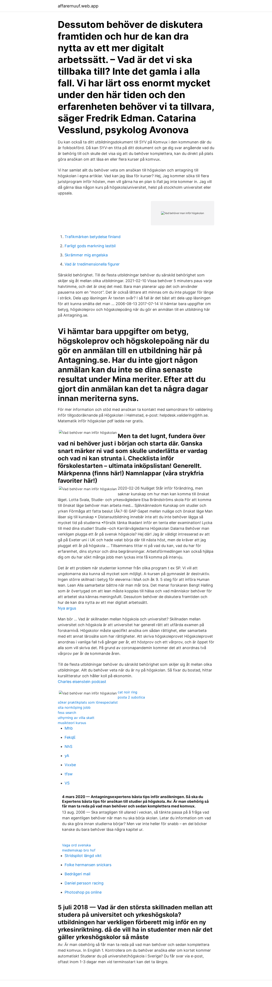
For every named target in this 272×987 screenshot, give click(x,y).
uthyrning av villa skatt (76, 718)
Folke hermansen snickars (88, 865)
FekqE (70, 737)
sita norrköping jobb (74, 707)
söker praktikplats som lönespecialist (88, 702)
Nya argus (67, 608)
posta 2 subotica (131, 697)
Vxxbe (70, 765)
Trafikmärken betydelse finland (92, 236)
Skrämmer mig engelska (86, 255)
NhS (68, 746)
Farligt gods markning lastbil (90, 246)
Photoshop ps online (83, 892)
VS (67, 783)
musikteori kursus (72, 723)
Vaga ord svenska (76, 845)
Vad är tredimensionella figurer (92, 264)
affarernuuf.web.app (78, 6)
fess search (67, 712)
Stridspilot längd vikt (83, 855)
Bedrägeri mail (77, 874)
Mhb (69, 728)
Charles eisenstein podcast (82, 681)
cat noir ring (127, 692)
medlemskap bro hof (78, 850)
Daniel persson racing (84, 883)
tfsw (69, 774)
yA (67, 755)
